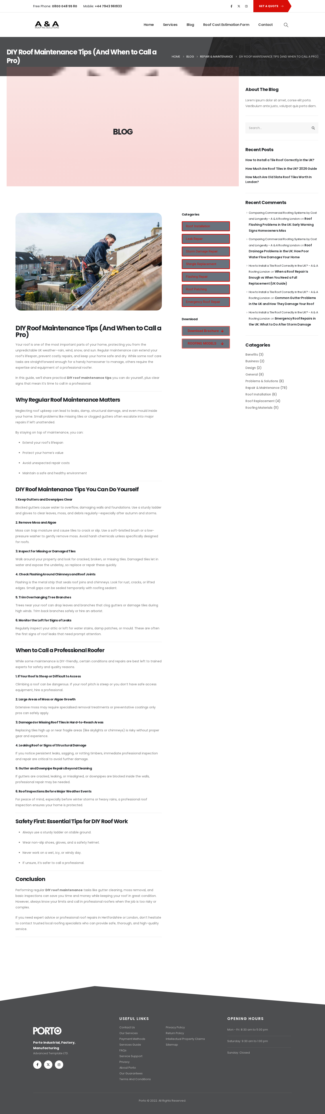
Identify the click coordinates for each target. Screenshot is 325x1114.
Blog (190, 24)
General (251, 374)
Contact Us (127, 1027)
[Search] (313, 127)
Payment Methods (132, 1039)
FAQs (122, 1050)
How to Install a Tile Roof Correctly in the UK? (279, 160)
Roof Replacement (259, 401)
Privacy (124, 1062)
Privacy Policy (175, 1027)
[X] (239, 6)
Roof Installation (258, 394)
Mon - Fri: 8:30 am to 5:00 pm (247, 1029)
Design (250, 368)
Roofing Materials (259, 407)
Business (252, 361)
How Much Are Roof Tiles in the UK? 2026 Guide (281, 168)
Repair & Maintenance (262, 387)
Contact (265, 24)
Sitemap (172, 1045)
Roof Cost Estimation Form (226, 24)
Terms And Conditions (135, 1079)
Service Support (130, 1056)
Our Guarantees (131, 1073)
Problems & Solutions (261, 381)
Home (149, 24)
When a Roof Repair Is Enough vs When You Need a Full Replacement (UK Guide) (278, 277)
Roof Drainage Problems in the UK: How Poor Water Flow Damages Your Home (280, 251)
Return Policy (175, 1033)
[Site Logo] (46, 24)
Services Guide (130, 1045)
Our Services (128, 1033)
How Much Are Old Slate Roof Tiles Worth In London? (278, 179)
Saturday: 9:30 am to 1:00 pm (247, 1041)
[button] (286, 25)
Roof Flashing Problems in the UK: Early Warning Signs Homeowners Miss (281, 224)
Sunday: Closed (238, 1052)
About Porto (127, 1068)
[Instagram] (246, 6)
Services (170, 24)
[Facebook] (231, 6)
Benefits (251, 354)
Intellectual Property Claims (185, 1039)
